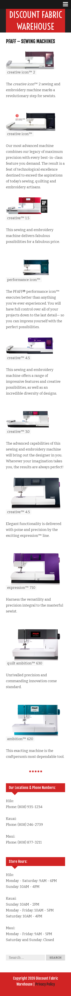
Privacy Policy (45, 984)
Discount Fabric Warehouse (35, 20)
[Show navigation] (67, 4)
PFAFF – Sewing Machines (30, 41)
